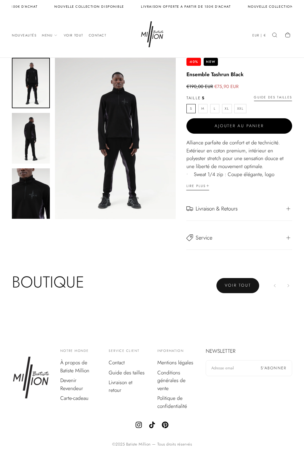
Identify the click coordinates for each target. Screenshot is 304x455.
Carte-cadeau (74, 398)
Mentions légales (175, 362)
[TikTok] (152, 425)
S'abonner (273, 368)
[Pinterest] (165, 425)
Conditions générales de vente (171, 380)
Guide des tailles (273, 97)
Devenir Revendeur (71, 384)
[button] (259, 36)
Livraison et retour (120, 386)
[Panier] (288, 35)
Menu (47, 35)
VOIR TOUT (238, 285)
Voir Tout (73, 35)
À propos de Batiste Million (74, 366)
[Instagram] (139, 425)
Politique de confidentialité (172, 402)
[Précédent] (275, 286)
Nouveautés (24, 35)
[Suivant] (288, 286)
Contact (98, 35)
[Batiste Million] (30, 379)
